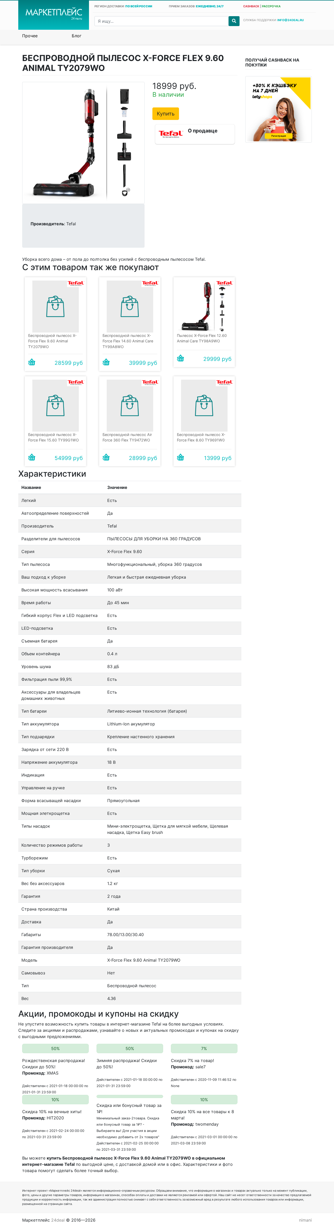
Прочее (30, 35)
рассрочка (271, 6)
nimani (305, 1220)
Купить (166, 114)
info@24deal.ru (290, 20)
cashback (251, 6)
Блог (76, 35)
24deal (58, 1220)
